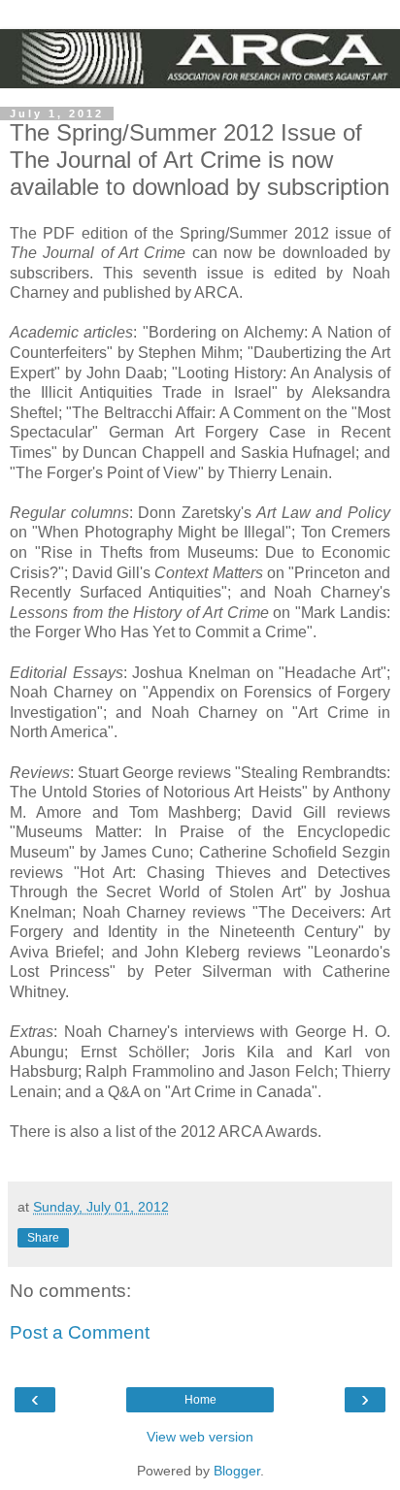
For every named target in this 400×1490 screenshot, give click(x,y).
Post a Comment (80, 1332)
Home (200, 1400)
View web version (200, 1436)
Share (43, 1238)
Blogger (237, 1470)
